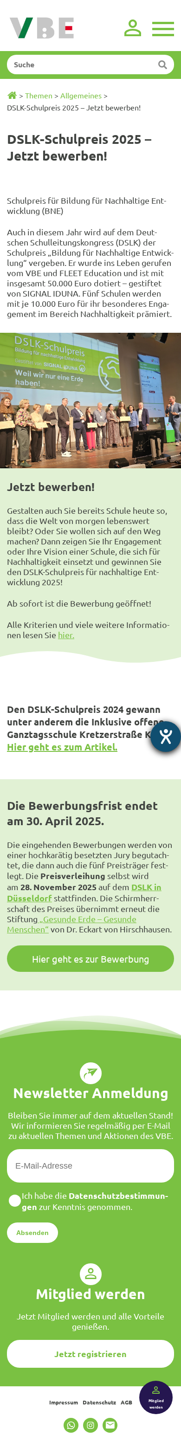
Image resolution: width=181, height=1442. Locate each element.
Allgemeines (81, 95)
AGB (126, 1402)
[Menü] (163, 27)
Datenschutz (99, 1402)
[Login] (132, 27)
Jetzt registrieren (90, 1353)
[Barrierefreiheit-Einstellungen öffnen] (165, 736)
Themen (38, 95)
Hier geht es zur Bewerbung (90, 958)
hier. (66, 635)
